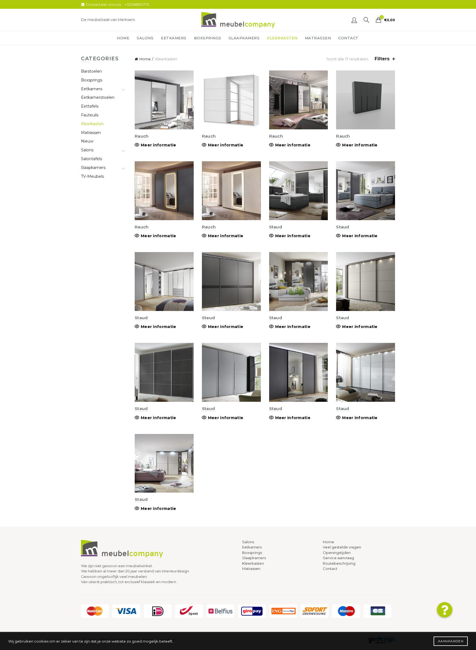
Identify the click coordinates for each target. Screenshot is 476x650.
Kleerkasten (92, 123)
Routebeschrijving (339, 563)
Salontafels (91, 158)
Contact (330, 568)
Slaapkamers (93, 167)
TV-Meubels (92, 176)
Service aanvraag (338, 558)
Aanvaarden (450, 641)
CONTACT (348, 38)
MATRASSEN (318, 38)
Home (145, 59)
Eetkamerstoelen (98, 97)
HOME (123, 38)
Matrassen (91, 132)
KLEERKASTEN (282, 38)
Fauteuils (89, 115)
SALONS (145, 38)
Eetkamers (91, 88)
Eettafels (89, 106)
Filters (382, 58)
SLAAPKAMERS (244, 38)
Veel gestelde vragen (342, 547)
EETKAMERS (173, 38)
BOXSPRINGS (207, 38)
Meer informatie (158, 145)
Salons (87, 150)
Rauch (142, 136)
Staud (275, 227)
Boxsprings (91, 80)
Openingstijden (337, 552)
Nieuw (87, 141)
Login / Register (354, 20)
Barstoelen (91, 71)
